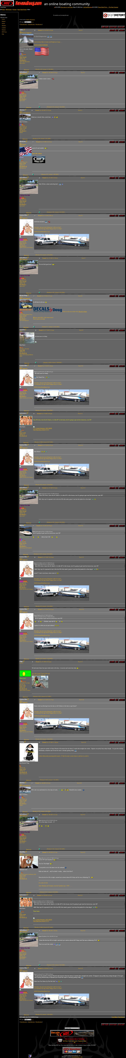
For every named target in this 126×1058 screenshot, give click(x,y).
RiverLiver (32, 19)
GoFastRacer (66, 7)
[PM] (116, 30)
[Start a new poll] (121, 27)
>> (32, 21)
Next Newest (121, 1017)
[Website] (39, 106)
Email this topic (31, 24)
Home (3, 9)
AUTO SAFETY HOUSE (41, 45)
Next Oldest (114, 1017)
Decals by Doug (83, 311)
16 (26, 166)
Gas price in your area (46, 7)
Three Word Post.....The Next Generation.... (89, 7)
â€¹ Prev (65, 1041)
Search (3, 23)
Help (3, 34)
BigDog (28, 19)
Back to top (26, 69)
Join (76, 1041)
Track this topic (23, 24)
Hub (70, 1041)
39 (26, 772)
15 (26, 436)
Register (3, 21)
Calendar (4, 27)
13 (26, 878)
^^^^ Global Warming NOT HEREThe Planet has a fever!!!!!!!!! (42, 429)
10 (26, 689)
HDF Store (4, 32)
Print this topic (39, 24)
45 (26, 353)
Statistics (4, 30)
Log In (3, 19)
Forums (14, 9)
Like (73, 1041)
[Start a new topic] (113, 27)
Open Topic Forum (22, 9)
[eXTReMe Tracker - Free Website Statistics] (30, 1057)
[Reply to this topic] (105, 27)
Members (4, 25)
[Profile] (112, 30)
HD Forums (9, 9)
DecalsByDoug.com (77, 1056)
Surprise (80, 1041)
